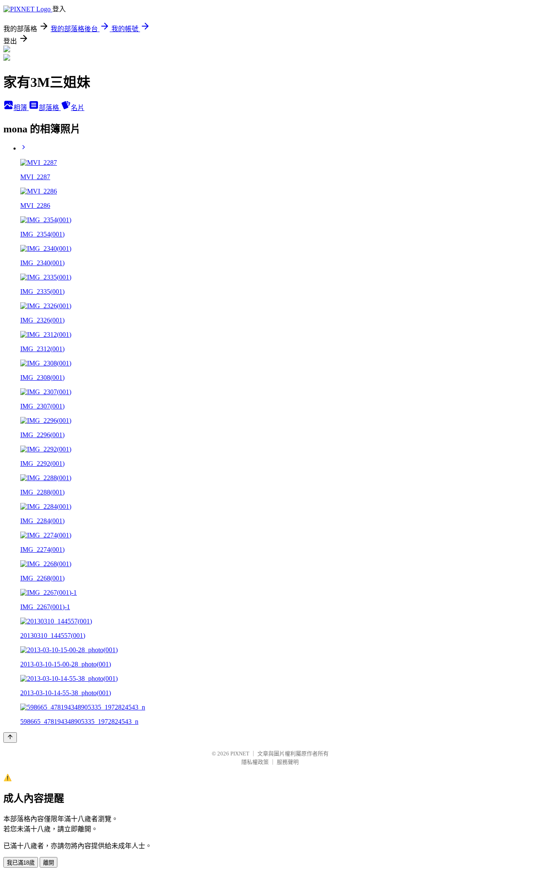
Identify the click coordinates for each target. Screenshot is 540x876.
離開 (48, 863)
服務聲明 (288, 762)
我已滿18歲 (21, 863)
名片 (77, 107)
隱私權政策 (255, 762)
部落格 (50, 107)
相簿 (21, 107)
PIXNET (239, 753)
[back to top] (10, 737)
